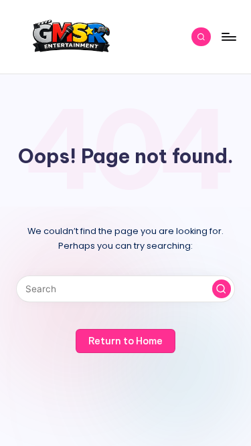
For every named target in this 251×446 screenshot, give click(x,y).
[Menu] (228, 36)
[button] (221, 289)
